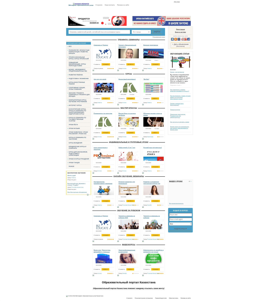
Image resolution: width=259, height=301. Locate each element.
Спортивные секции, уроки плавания (77, 88)
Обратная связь (173, 298)
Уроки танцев (74, 162)
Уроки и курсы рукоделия (79, 159)
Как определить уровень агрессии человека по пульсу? (179, 90)
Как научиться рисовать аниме (179, 122)
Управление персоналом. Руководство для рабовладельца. (178, 116)
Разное (71, 166)
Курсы (128, 74)
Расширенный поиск (159, 37)
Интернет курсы (75, 105)
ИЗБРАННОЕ (168, 11)
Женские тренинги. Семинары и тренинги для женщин (79, 94)
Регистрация (180, 29)
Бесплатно (127, 11)
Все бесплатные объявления (77, 192)
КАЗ (178, 2)
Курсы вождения (75, 143)
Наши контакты (110, 5)
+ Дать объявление (180, 45)
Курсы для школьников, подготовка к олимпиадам (78, 153)
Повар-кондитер (175, 109)
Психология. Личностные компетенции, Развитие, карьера (79, 51)
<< (189, 181)
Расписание (102, 11)
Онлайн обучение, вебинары (128, 176)
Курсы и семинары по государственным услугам (77, 119)
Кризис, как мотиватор (177, 72)
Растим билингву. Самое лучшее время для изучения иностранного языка (180, 97)
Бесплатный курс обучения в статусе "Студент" (76, 184)
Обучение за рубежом (128, 210)
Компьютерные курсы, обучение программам (78, 100)
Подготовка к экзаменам (79, 78)
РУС (175, 2)
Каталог (115, 11)
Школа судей (71, 175)
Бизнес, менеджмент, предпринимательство (78, 70)
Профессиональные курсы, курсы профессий (79, 58)
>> (191, 181)
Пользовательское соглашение (144, 298)
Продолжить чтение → (176, 85)
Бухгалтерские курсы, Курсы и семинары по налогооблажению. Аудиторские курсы (77, 111)
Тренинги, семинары (129, 40)
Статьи (138, 11)
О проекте (99, 5)
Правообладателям (161, 298)
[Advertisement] (180, 157)
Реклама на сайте (123, 5)
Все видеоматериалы (176, 203)
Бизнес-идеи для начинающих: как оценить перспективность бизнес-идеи (179, 128)
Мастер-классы (128, 108)
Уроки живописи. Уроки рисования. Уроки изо (78, 133)
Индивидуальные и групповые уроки (128, 142)
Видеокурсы (128, 245)
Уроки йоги (73, 124)
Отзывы (149, 11)
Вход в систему (180, 32)
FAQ (157, 11)
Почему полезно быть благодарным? (177, 104)
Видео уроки (175, 181)
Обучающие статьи (179, 54)
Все (70, 46)
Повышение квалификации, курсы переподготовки (77, 64)
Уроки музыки (74, 128)
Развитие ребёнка (76, 75)
